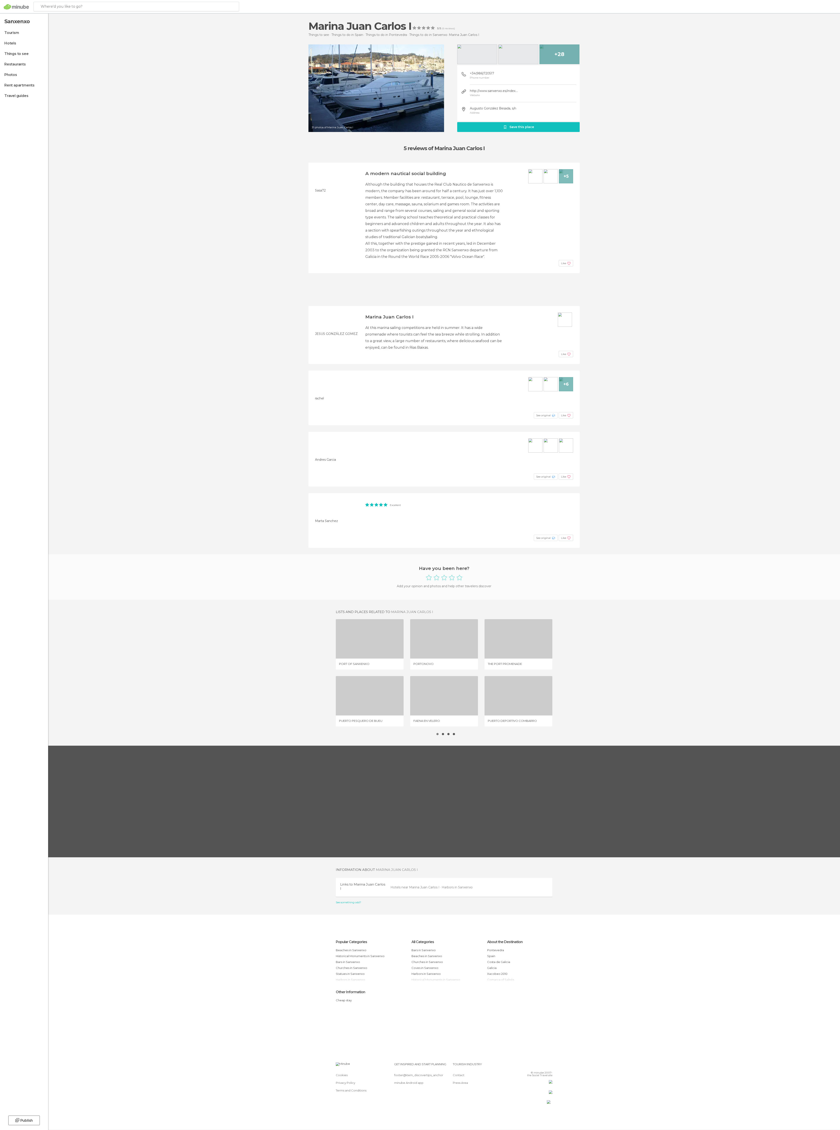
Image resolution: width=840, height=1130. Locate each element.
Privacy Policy (345, 1082)
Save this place (521, 127)
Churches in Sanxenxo (351, 968)
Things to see (16, 54)
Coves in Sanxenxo (424, 968)
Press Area (460, 1082)
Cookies (342, 1075)
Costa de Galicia (498, 962)
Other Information (350, 992)
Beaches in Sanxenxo (351, 950)
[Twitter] (534, 1066)
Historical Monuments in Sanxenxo (360, 956)
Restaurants (15, 64)
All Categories (422, 942)
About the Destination (505, 942)
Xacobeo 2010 (497, 973)
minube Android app (409, 1082)
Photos (10, 75)
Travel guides (16, 96)
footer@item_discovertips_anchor (418, 1075)
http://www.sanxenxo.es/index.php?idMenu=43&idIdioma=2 (494, 91)
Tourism (11, 33)
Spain (491, 956)
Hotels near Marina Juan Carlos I (415, 887)
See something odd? (348, 902)
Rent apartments (19, 85)
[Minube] (16, 7)
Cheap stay (344, 1000)
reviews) (449, 28)
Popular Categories (351, 942)
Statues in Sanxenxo (350, 973)
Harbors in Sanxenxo (457, 887)
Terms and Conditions (351, 1090)
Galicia (492, 968)
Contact (458, 1075)
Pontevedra (495, 950)
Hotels (10, 43)
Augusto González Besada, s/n (493, 108)
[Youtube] (549, 1066)
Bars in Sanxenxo (348, 962)
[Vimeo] (542, 1066)
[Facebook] (527, 1066)
